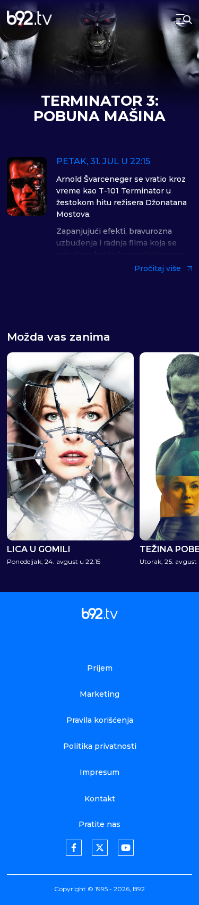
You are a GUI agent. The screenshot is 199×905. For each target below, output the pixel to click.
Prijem (100, 668)
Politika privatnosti (99, 746)
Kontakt (99, 798)
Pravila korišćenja (99, 720)
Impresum (99, 772)
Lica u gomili (39, 549)
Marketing (99, 694)
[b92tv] (29, 19)
